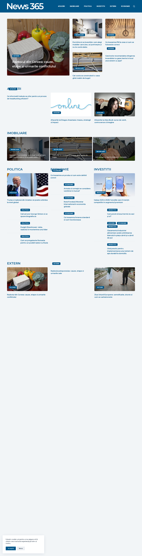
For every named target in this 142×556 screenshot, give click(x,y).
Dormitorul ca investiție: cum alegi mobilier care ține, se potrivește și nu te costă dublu (87, 44)
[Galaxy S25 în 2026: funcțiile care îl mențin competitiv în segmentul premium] (114, 184)
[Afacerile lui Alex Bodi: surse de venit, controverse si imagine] (114, 104)
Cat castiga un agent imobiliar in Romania (111, 157)
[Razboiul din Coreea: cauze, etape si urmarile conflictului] (27, 279)
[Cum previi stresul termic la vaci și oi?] (99, 213)
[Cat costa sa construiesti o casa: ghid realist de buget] (87, 62)
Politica (88, 6)
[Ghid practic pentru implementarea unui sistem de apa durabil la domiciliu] (99, 249)
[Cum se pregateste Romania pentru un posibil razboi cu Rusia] (12, 239)
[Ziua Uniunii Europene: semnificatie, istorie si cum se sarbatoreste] (114, 279)
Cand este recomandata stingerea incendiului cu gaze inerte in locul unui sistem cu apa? (120, 58)
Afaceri (61, 6)
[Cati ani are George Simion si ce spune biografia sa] (12, 213)
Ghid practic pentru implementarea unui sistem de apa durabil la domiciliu (120, 251)
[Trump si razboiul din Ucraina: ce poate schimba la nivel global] (27, 184)
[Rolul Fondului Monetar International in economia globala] (56, 202)
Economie (125, 6)
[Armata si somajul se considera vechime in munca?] (56, 188)
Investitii (101, 6)
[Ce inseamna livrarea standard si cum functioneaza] (56, 216)
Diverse (111, 35)
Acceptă (11, 548)
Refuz (21, 548)
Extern (113, 6)
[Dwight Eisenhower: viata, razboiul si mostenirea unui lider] (12, 226)
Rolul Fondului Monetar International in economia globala (75, 204)
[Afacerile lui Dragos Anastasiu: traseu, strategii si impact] (71, 104)
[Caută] (134, 6)
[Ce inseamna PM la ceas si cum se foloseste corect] (120, 29)
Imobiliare (74, 6)
